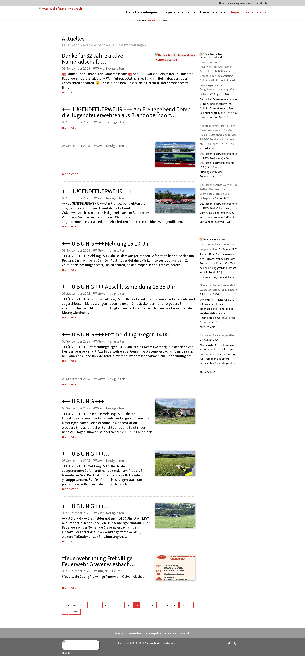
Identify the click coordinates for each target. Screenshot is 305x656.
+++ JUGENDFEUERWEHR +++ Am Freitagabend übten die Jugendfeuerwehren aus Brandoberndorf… (126, 112)
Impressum (170, 633)
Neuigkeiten (115, 68)
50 (183, 605)
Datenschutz (135, 633)
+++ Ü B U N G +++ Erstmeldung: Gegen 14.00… (118, 334)
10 (106, 605)
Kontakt (185, 633)
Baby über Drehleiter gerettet (217, 335)
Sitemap (119, 633)
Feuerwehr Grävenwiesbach (160, 643)
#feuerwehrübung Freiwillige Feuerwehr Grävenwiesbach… (98, 561)
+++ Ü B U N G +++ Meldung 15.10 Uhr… (109, 243)
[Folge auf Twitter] (228, 643)
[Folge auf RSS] (235, 643)
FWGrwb (98, 68)
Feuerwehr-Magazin (214, 239)
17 (129, 605)
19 (144, 605)
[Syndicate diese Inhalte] (201, 54)
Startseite (153, 19)
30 (167, 605)
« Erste (82, 605)
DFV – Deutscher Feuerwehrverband (211, 55)
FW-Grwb (99, 122)
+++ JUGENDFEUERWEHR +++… (100, 191)
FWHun (97, 571)
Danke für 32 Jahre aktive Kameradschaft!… (92, 58)
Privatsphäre (153, 633)
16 (121, 605)
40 (175, 605)
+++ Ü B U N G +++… (85, 401)
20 (152, 605)
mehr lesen (70, 92)
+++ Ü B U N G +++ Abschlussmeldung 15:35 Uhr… (121, 286)
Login (203, 643)
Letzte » (75, 611)
